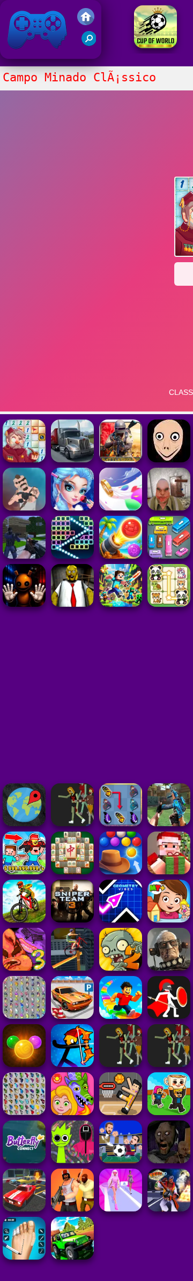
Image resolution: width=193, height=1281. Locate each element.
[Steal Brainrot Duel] (168, 1112)
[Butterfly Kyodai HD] (24, 1112)
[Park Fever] (168, 555)
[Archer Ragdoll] (72, 1064)
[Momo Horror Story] (168, 459)
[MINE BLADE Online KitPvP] (120, 603)
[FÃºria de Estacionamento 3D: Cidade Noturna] (24, 1208)
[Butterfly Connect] (24, 1160)
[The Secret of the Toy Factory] (24, 603)
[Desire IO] (24, 507)
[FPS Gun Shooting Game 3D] (24, 1256)
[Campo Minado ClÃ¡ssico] (24, 459)
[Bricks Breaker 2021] (72, 555)
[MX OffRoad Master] (24, 919)
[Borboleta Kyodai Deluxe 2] (120, 823)
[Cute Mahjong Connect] (168, 603)
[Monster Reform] (168, 823)
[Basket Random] (120, 1112)
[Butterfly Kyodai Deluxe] (24, 1015)
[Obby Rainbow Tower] (120, 1015)
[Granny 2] (168, 1160)
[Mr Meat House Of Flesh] (168, 507)
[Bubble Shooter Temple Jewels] (24, 1064)
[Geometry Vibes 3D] (120, 919)
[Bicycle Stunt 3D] (72, 967)
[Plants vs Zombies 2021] (120, 967)
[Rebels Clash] (72, 1208)
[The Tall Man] (168, 1064)
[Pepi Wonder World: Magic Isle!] (72, 1112)
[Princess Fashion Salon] (72, 507)
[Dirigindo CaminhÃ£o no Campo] (72, 459)
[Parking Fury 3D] (72, 1015)
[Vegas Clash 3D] (168, 1208)
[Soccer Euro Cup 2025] (120, 1160)
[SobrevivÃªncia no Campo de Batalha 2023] (120, 459)
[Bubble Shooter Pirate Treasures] (120, 555)
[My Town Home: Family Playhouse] (168, 919)
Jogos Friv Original (23, 53)
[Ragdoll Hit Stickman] (168, 1015)
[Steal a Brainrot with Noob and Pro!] (24, 871)
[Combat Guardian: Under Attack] (120, 1064)
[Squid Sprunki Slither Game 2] (72, 1160)
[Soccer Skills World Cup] (155, 45)
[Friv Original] (85, 22)
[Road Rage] (72, 823)
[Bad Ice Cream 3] (24, 967)
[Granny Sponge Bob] (72, 603)
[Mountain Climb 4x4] (72, 1256)
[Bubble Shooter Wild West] (120, 871)
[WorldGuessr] (24, 823)
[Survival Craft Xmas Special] (168, 871)
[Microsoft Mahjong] (72, 871)
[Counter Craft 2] (24, 555)
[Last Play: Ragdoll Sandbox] (168, 967)
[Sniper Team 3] (72, 919)
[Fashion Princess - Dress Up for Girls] (120, 1208)
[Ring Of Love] (120, 507)
